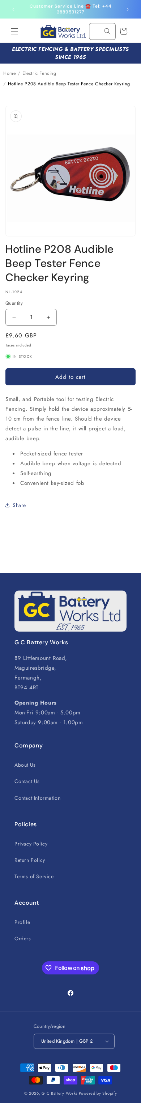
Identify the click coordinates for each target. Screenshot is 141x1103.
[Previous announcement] (13, 9)
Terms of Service (34, 876)
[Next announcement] (128, 9)
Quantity (14, 303)
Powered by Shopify (98, 1093)
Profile (22, 922)
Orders (22, 938)
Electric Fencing (39, 73)
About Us (25, 765)
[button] (14, 31)
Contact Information (37, 798)
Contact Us (27, 781)
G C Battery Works (59, 1093)
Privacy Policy (30, 843)
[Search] (107, 31)
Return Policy (29, 860)
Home (9, 73)
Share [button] (19, 505)
